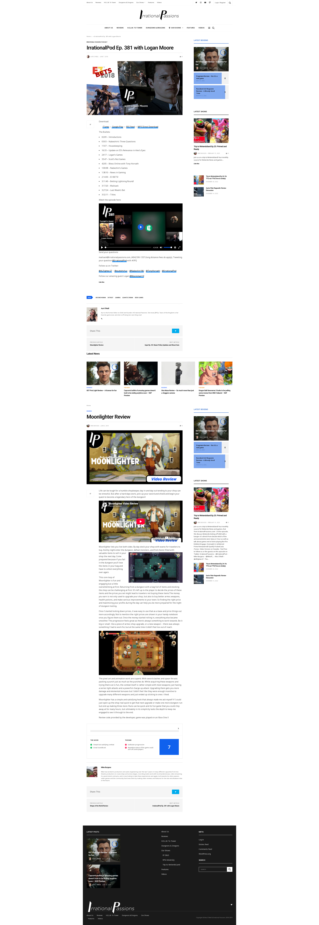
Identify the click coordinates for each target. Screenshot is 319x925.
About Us (90, 2)
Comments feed (205, 849)
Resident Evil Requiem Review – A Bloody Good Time (205, 91)
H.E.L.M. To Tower (110, 2)
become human (101, 297)
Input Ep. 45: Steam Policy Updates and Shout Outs (162, 345)
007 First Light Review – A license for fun (102, 391)
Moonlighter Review (96, 345)
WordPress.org (205, 854)
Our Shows (140, 2)
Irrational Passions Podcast (97, 42)
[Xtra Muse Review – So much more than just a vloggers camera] (178, 373)
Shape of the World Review (99, 806)
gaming (117, 297)
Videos (159, 2)
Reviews (98, 2)
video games (139, 297)
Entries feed (203, 844)
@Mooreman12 (137, 276)
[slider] (128, 247)
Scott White (203, 68)
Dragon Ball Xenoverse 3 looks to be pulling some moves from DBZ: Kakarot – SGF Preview (214, 393)
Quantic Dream (127, 297)
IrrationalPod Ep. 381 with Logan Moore (165, 806)
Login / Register (220, 2)
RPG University (168, 860)
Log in (201, 839)
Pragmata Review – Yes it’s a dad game (206, 77)
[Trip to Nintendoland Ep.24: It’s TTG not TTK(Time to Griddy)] (199, 180)
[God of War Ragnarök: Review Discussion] (199, 191)
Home (89, 36)
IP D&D (166, 855)
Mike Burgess (202, 153)
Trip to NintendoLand (171, 864)
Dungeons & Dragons (126, 2)
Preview (127, 387)
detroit (110, 297)
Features (151, 2)
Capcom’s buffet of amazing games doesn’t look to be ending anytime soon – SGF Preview (140, 393)
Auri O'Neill (94, 56)
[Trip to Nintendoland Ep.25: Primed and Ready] (211, 130)
